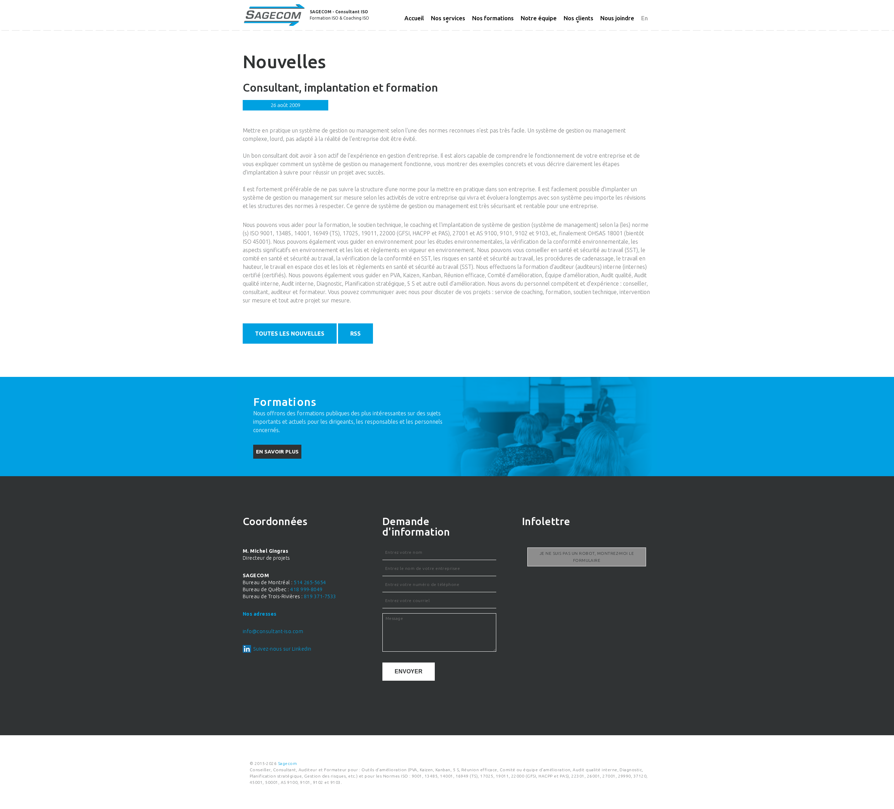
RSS (355, 333)
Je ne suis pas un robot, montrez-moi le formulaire (587, 557)
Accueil (414, 18)
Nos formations (493, 18)
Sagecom (287, 763)
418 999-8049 (306, 589)
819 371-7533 (320, 596)
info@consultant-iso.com (273, 631)
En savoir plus (277, 451)
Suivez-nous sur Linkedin (282, 649)
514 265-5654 (310, 582)
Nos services (448, 18)
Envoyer (409, 671)
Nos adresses (260, 614)
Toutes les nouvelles (289, 333)
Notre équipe (539, 18)
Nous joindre (617, 18)
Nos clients (578, 18)
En (644, 18)
